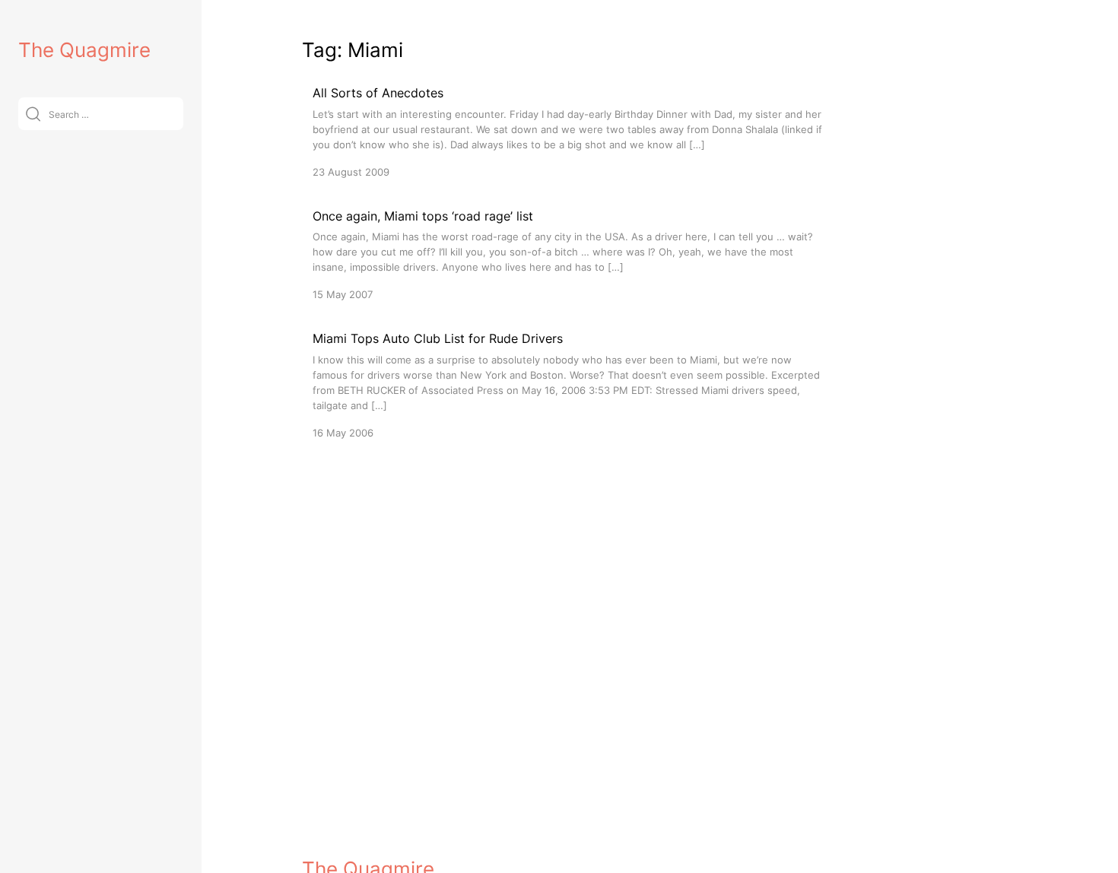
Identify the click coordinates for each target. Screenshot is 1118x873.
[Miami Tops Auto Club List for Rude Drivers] (568, 384)
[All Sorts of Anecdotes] (568, 131)
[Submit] (33, 113)
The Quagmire (84, 50)
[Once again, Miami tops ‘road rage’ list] (568, 254)
